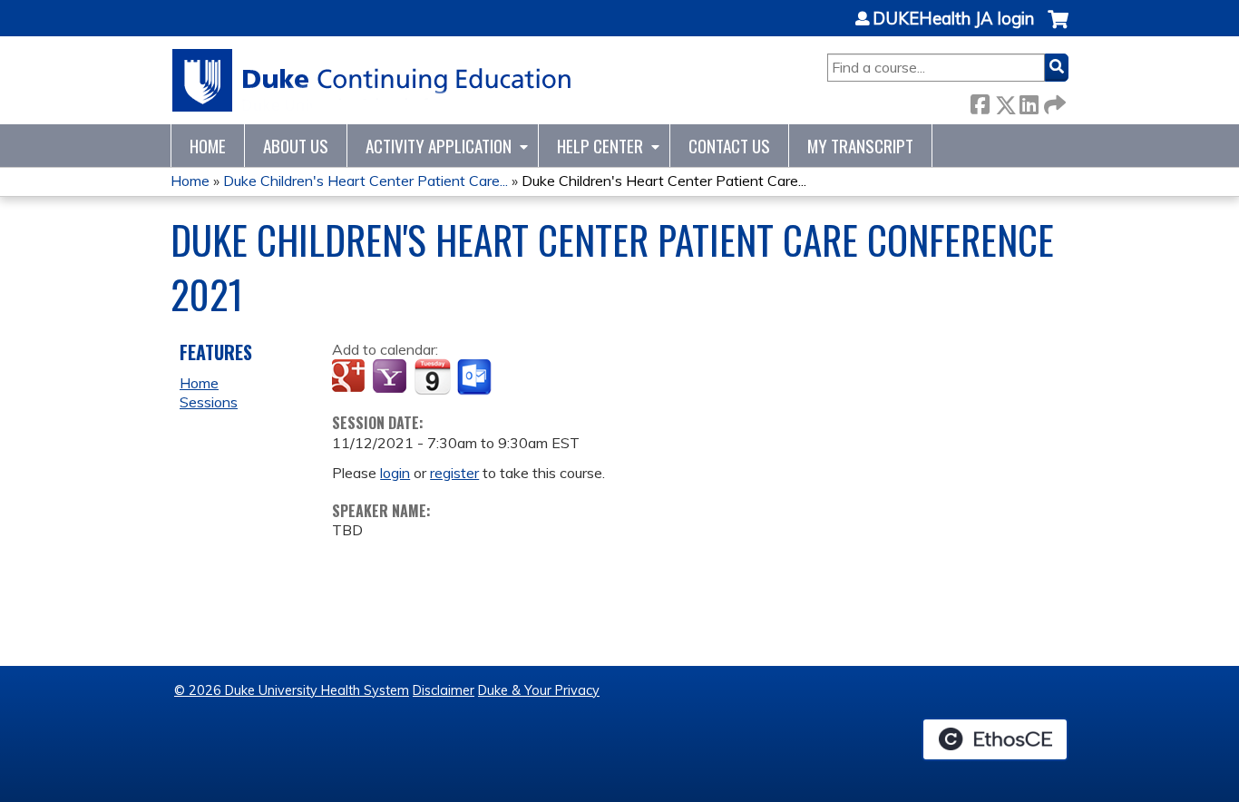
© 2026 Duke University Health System (291, 690)
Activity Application (439, 145)
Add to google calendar (350, 377)
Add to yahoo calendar (391, 377)
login (395, 473)
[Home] (372, 80)
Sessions (209, 402)
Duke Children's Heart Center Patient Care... (365, 180)
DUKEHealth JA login (953, 19)
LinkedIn (1028, 101)
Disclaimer (443, 690)
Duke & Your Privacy (539, 690)
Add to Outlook (475, 377)
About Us (295, 145)
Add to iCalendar (432, 376)
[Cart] (1058, 28)
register (454, 473)
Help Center (600, 145)
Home (208, 145)
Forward (1053, 101)
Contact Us (729, 145)
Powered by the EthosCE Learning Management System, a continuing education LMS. (995, 739)
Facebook (980, 101)
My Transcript (860, 145)
